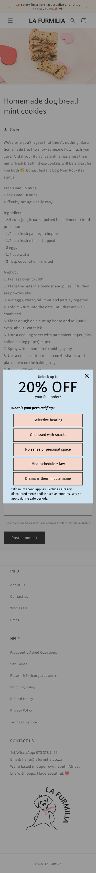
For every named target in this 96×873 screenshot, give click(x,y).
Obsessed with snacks (48, 435)
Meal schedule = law (48, 464)
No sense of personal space (48, 449)
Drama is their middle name (48, 478)
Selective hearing (48, 420)
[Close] (87, 376)
